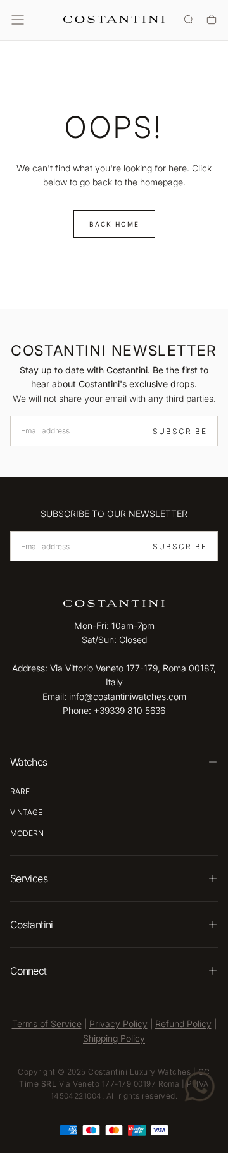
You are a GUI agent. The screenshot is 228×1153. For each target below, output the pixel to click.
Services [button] (29, 878)
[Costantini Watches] (114, 603)
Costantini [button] (31, 924)
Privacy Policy (118, 1023)
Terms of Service (47, 1023)
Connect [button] (28, 970)
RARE (20, 791)
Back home (114, 224)
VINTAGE (26, 812)
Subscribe (180, 431)
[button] (17, 19)
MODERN (27, 833)
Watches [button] (29, 762)
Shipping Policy (114, 1038)
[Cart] (211, 20)
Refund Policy (183, 1023)
